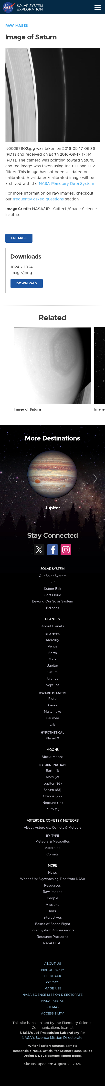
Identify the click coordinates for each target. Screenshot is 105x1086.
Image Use (52, 988)
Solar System (52, 569)
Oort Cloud (52, 595)
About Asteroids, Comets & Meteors (53, 827)
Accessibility (52, 1013)
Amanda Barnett (64, 1046)
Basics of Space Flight (52, 924)
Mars (52, 659)
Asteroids (52, 848)
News (52, 872)
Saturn (52, 672)
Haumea (52, 718)
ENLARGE (19, 238)
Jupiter (52, 508)
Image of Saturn (27, 409)
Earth (52, 653)
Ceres (52, 705)
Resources (52, 885)
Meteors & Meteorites (52, 841)
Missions (52, 904)
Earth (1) (52, 770)
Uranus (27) (52, 796)
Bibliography (52, 970)
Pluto (52, 698)
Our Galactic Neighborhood (27, 18)
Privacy (52, 982)
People (52, 898)
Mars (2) (52, 777)
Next (94, 479)
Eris (52, 724)
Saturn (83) (52, 790)
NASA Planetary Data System (66, 184)
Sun (52, 582)
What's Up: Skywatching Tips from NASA (52, 879)
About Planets (52, 626)
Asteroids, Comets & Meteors (52, 820)
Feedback (52, 976)
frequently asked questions (38, 199)
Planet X (52, 738)
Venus (52, 646)
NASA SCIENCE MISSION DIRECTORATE (52, 994)
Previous (11, 479)
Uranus (52, 678)
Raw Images (16, 25)
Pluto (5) (52, 809)
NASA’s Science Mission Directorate (52, 1038)
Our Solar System (52, 576)
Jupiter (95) (52, 783)
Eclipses (52, 608)
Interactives (52, 917)
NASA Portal (52, 1001)
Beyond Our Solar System (52, 601)
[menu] (97, 7)
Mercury (52, 640)
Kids (52, 911)
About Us (52, 963)
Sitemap (52, 1007)
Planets (52, 619)
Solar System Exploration (27, 7)
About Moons (52, 757)
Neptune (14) (52, 803)
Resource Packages (52, 937)
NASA (6, 7)
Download (26, 283)
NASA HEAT (52, 943)
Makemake (52, 711)
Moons (52, 750)
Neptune (52, 685)
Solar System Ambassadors (52, 930)
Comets (52, 854)
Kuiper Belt (52, 589)
